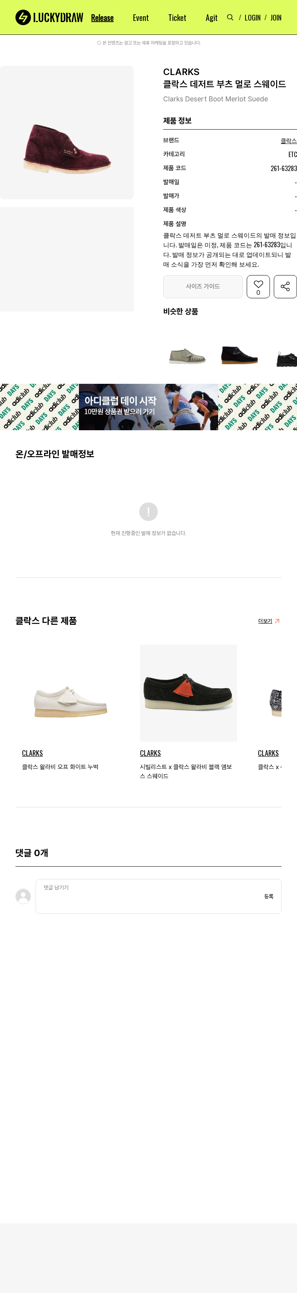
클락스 (289, 141)
